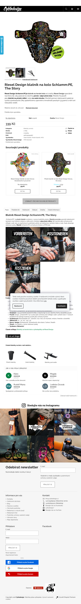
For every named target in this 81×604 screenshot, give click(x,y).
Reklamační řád (12, 513)
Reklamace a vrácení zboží (15, 510)
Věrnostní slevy (12, 517)
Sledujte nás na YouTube (53, 510)
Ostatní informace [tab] (53, 210)
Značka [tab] (42, 210)
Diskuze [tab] (34, 210)
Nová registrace (11, 553)
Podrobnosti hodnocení (29, 79)
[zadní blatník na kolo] (30, 356)
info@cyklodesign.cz (52, 498)
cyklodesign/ (49, 508)
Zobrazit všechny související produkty (40, 201)
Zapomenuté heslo (12, 555)
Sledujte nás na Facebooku (54, 505)
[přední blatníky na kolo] (11, 356)
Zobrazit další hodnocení (68, 396)
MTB (42, 137)
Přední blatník (36, 137)
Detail (22, 191)
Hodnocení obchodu (13, 501)
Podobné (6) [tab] (15, 210)
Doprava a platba (12, 506)
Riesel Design (59, 118)
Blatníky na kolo (28, 128)
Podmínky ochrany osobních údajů (18, 515)
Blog (8, 503)
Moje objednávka (12, 520)
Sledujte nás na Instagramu (43, 405)
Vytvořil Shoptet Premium (67, 597)
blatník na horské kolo (36, 94)
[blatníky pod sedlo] (51, 356)
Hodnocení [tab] (25, 210)
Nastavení (18, 306)
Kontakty (10, 499)
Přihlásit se (47, 484)
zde (45, 301)
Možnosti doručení (32, 108)
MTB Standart (28, 140)
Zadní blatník (27, 137)
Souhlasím (62, 306)
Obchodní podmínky (13, 508)
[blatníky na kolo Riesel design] (13, 336)
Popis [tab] (7, 210)
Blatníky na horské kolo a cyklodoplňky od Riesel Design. (35, 329)
